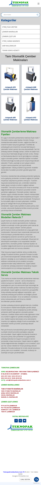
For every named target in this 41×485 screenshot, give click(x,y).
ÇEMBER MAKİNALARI (10, 32)
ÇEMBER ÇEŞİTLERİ (9, 36)
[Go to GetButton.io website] (36, 483)
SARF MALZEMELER (9, 46)
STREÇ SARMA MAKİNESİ (11, 41)
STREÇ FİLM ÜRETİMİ (9, 27)
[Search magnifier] (37, 14)
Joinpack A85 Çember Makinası (10, 119)
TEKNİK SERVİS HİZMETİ (10, 50)
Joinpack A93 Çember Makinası (10, 88)
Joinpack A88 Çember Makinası (31, 88)
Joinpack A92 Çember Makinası (31, 119)
